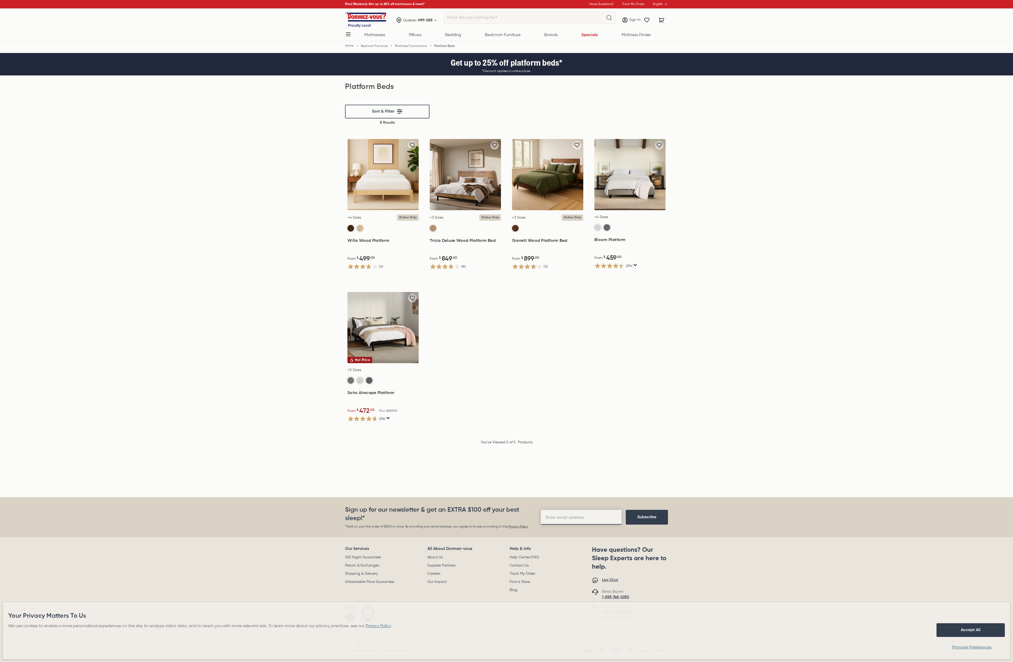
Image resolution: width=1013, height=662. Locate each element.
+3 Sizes (436, 217)
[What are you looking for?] (609, 18)
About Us (435, 557)
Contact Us (519, 565)
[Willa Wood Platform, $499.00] (383, 174)
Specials (589, 35)
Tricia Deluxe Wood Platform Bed (463, 241)
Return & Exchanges (362, 565)
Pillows (415, 35)
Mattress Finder (636, 35)
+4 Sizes (354, 217)
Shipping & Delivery (361, 573)
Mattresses (374, 35)
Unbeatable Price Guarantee (369, 582)
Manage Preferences (972, 647)
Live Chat (610, 580)
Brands (551, 35)
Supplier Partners (441, 565)
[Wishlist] (647, 20)
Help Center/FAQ (524, 557)
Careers (433, 573)
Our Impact (437, 582)
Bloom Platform (610, 240)
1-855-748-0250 (615, 597)
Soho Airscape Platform (371, 393)
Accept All (971, 630)
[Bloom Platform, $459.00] (630, 174)
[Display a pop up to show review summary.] (635, 265)
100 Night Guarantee (363, 557)
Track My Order (522, 573)
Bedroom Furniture (502, 35)
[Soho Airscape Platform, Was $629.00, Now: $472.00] (383, 327)
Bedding (453, 35)
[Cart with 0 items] (661, 20)
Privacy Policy (518, 526)
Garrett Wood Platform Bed (539, 241)
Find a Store (520, 582)
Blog (513, 590)
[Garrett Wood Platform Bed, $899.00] (547, 174)
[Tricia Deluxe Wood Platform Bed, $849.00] (465, 174)
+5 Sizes (354, 370)
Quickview (383, 205)
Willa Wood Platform (368, 241)
